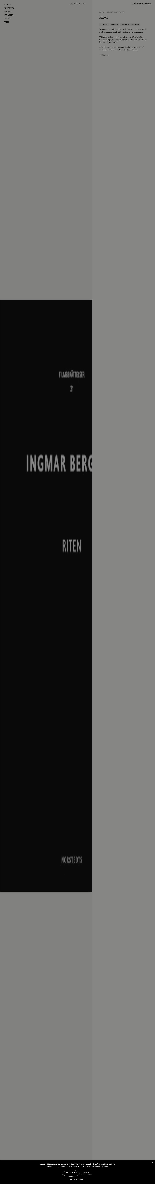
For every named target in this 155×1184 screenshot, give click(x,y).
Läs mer (105, 1166)
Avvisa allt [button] (87, 1173)
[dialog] (77, 592)
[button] (77, 1179)
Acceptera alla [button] (71, 1173)
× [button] (152, 1162)
